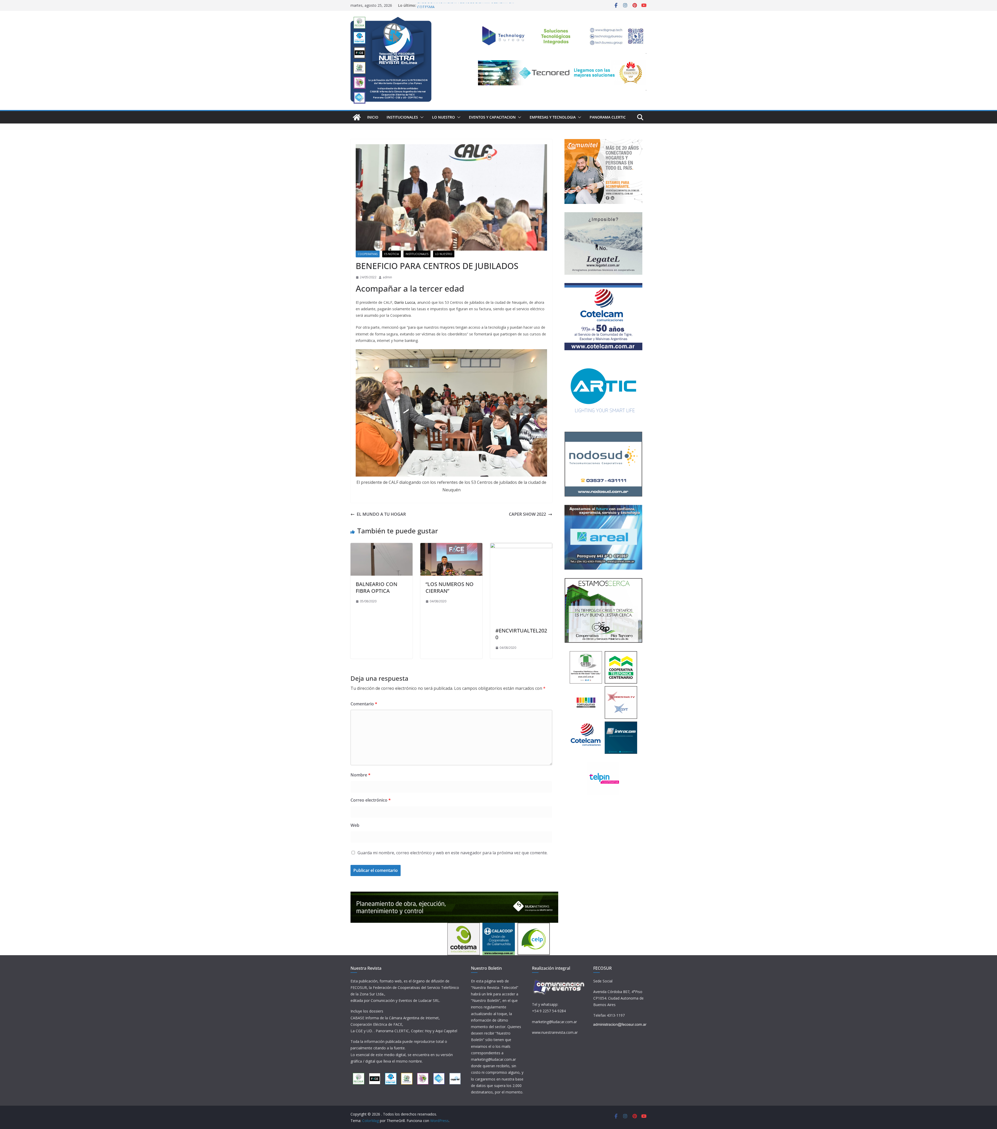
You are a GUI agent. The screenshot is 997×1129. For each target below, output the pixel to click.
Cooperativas (368, 254)
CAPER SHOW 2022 (527, 514)
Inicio (372, 117)
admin (387, 277)
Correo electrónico (371, 800)
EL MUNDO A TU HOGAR (381, 514)
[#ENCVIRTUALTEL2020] (521, 546)
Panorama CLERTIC (608, 117)
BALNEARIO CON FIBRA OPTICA (376, 587)
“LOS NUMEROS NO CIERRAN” (450, 587)
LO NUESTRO (443, 117)
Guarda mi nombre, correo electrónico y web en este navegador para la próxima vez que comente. (453, 853)
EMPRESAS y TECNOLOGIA (553, 117)
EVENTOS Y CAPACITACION (492, 117)
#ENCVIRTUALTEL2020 (521, 634)
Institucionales (402, 117)
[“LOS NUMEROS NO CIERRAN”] (451, 546)
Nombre (360, 775)
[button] (421, 117)
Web (355, 825)
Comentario (364, 704)
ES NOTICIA (391, 254)
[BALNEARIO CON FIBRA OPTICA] (382, 546)
